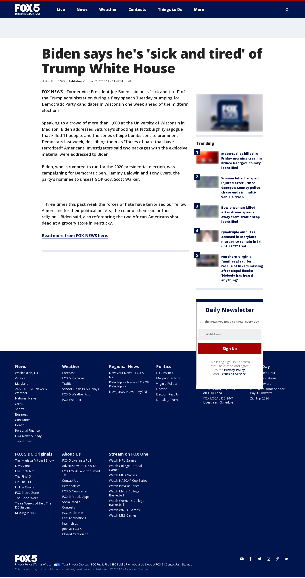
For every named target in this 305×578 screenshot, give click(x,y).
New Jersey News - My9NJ (128, 391)
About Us (71, 454)
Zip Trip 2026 (259, 398)
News (61, 81)
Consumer (22, 420)
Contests (68, 507)
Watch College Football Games (125, 468)
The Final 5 (23, 476)
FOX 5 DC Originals (33, 454)
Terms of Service (233, 374)
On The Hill (23, 482)
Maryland (21, 383)
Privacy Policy (234, 370)
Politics (163, 366)
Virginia (20, 378)
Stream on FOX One (128, 454)
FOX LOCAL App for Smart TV (81, 473)
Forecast (68, 373)
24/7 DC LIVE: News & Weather (31, 391)
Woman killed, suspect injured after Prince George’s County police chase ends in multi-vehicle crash (240, 187)
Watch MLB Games (123, 475)
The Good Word (26, 498)
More (199, 9)
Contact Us (70, 480)
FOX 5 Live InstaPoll (76, 460)
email (286, 558)
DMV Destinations (263, 378)
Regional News (124, 366)
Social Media (71, 502)
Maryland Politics (168, 378)
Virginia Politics (167, 383)
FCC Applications (74, 518)
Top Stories (23, 441)
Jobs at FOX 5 (72, 529)
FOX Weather (71, 399)
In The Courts (25, 487)
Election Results (167, 394)
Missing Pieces (25, 513)
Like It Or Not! (25, 471)
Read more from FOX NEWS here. (75, 235)
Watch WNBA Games (124, 510)
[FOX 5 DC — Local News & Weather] (29, 9)
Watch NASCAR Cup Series (128, 480)
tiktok (277, 558)
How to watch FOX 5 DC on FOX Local (220, 391)
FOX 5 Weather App (76, 394)
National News (25, 398)
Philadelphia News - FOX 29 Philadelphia (129, 384)
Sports (19, 409)
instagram (268, 558)
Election (161, 389)
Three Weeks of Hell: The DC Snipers (33, 505)
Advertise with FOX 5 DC (79, 466)
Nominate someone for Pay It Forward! (267, 391)
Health (19, 425)
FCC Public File (72, 513)
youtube (241, 558)
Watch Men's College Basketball (124, 493)
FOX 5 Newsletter (75, 491)
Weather (70, 366)
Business (21, 414)
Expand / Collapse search (287, 9)
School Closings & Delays (80, 389)
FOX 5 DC (48, 81)
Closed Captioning (75, 534)
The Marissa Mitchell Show (34, 460)
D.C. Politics (164, 373)
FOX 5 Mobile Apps (76, 496)
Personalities (71, 486)
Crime (19, 403)
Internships (70, 523)
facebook (250, 558)
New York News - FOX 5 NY (126, 375)
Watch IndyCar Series (124, 486)
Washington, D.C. (27, 373)
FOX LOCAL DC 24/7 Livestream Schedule (218, 400)
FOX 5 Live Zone (27, 492)
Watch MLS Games (123, 515)
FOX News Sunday (28, 436)
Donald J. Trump (168, 399)
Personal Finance (27, 430)
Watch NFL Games (122, 460)
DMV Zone (23, 466)
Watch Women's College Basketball (126, 502)
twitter (259, 558)
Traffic (66, 383)
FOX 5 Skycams (73, 378)
